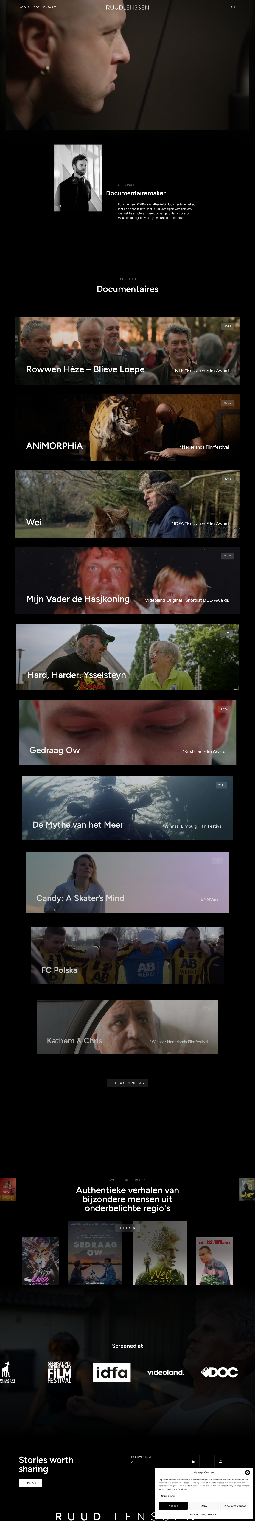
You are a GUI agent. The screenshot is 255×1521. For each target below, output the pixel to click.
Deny (204, 1506)
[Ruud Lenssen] (127, 7)
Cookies (194, 1514)
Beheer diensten (168, 1496)
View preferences (235, 1506)
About (24, 7)
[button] (247, 1472)
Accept (173, 1506)
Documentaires (45, 7)
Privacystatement (208, 1514)
